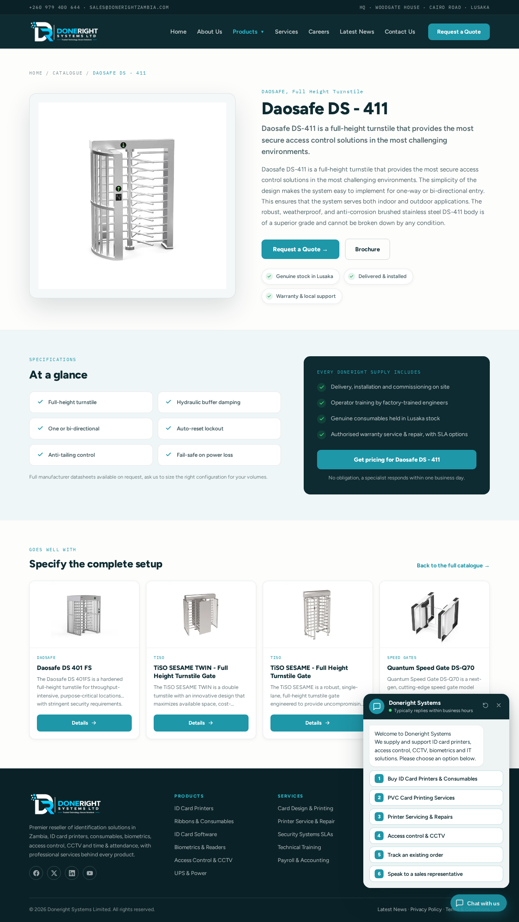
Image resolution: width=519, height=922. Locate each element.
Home (178, 31)
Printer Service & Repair (306, 821)
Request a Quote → (300, 249)
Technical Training (299, 847)
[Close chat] (498, 705)
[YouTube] (90, 873)
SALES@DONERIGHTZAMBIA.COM (129, 7)
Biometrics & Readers (199, 847)
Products (248, 31)
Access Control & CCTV (203, 860)
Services (286, 31)
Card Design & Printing (305, 808)
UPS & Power (190, 873)
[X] (54, 873)
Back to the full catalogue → (453, 565)
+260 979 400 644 (54, 7)
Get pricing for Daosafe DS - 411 (397, 459)
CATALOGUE (68, 73)
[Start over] (485, 705)
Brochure (367, 249)
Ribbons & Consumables (204, 821)
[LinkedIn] (72, 873)
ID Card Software (195, 834)
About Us (209, 31)
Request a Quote (459, 31)
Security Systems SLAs (305, 834)
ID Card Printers (193, 808)
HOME (36, 73)
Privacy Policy (426, 909)
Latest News (357, 31)
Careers (319, 31)
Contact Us (400, 31)
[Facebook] (36, 873)
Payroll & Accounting (303, 860)
